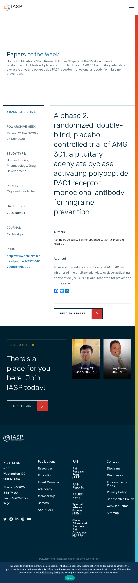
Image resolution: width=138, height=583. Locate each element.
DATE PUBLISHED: (20, 206)
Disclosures (115, 475)
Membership (46, 496)
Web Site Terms (117, 506)
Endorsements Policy (117, 484)
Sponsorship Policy (120, 499)
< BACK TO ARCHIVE (21, 112)
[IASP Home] (13, 7)
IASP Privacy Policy (50, 572)
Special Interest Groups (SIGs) (78, 509)
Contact (113, 461)
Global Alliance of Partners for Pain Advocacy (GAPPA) (81, 528)
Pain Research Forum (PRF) (78, 473)
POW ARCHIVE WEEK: (21, 126)
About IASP (46, 510)
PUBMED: (13, 249)
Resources (45, 468)
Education (45, 475)
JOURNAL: (14, 228)
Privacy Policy (117, 492)
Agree (69, 578)
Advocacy (45, 489)
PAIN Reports (78, 486)
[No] (133, 572)
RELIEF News (77, 496)
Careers (43, 503)
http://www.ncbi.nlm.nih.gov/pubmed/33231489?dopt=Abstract (23, 261)
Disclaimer (114, 468)
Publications (46, 461)
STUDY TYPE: (16, 153)
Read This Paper (72, 313)
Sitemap (113, 513)
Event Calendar (48, 482)
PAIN (75, 461)
